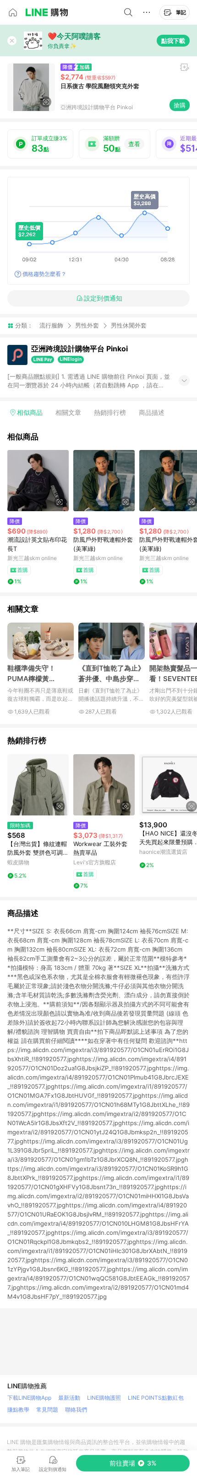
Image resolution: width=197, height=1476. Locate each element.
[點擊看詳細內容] (38, 480)
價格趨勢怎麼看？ (44, 273)
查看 (134, 144)
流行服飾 (51, 325)
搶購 (180, 105)
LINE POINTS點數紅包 (156, 1397)
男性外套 (87, 325)
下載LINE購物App (29, 1397)
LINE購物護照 (104, 1397)
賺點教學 (18, 1409)
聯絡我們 (76, 1409)
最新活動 (69, 1397)
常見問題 (47, 1409)
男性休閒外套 (129, 325)
